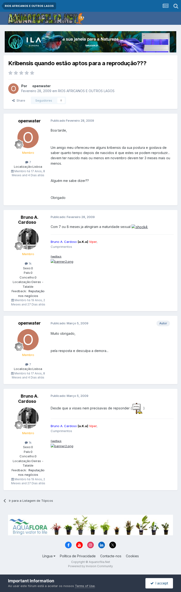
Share (20, 100)
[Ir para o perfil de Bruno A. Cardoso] (28, 238)
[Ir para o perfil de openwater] (13, 88)
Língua (47, 556)
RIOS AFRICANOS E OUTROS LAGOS (86, 91)
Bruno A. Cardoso (28, 220)
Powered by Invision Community (90, 566)
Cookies (132, 556)
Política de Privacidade (78, 556)
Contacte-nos (110, 556)
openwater (41, 86)
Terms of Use (85, 586)
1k (30, 263)
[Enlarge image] (140, 227)
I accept (161, 583)
